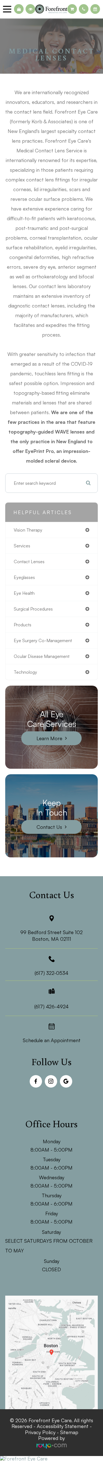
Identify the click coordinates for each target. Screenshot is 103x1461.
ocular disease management (41, 656)
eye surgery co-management (43, 640)
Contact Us (49, 827)
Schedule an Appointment (51, 1040)
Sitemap (69, 1432)
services (22, 545)
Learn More (49, 738)
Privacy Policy (40, 1432)
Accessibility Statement (62, 1426)
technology (25, 672)
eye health (24, 593)
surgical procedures (33, 609)
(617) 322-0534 (51, 973)
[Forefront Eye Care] (51, 1458)
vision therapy (28, 530)
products (22, 624)
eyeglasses (24, 577)
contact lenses (29, 561)
